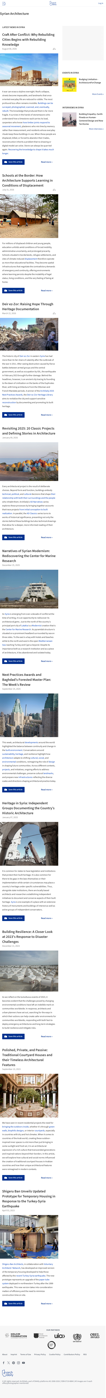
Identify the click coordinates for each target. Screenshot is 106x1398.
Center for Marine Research (18, 629)
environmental (9, 761)
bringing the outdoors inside (15, 1126)
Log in (100, 3)
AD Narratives (36, 501)
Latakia (24, 625)
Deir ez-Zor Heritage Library (40, 394)
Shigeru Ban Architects (12, 1264)
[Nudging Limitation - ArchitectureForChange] (69, 85)
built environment (14, 750)
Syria (42, 356)
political (15, 494)
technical (6, 494)
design (52, 761)
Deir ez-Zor (25, 356)
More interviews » (96, 129)
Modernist (37, 625)
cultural (27, 494)
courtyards (40, 1130)
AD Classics (32, 513)
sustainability (8, 754)
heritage (19, 754)
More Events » (98, 94)
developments (31, 742)
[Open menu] (4, 3)
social (41, 757)
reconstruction (9, 402)
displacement (31, 258)
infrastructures (25, 777)
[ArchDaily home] (52, 3)
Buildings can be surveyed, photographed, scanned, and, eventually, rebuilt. (27, 107)
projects (6, 769)
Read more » (46, 162)
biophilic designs (16, 1130)
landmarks (48, 773)
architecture (8, 757)
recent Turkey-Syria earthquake (30, 1275)
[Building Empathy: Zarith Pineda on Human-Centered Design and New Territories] (69, 119)
